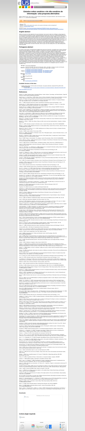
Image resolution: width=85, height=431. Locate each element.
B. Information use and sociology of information (33, 69)
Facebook (63, 424)
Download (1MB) (27, 26)
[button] (20, 417)
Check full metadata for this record (25, 89)
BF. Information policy (47, 72)
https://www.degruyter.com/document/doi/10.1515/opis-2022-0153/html (50, 29)
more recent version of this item (33, 20)
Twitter (62, 425)
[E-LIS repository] (28, 5)
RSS (62, 428)
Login (35, 6)
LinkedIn (62, 427)
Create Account (39, 6)
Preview (32, 26)
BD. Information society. (47, 71)
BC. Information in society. (48, 70)
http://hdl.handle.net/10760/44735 (31, 80)
